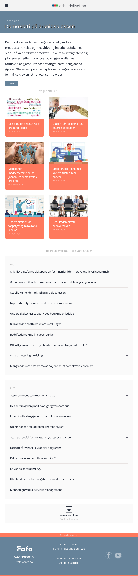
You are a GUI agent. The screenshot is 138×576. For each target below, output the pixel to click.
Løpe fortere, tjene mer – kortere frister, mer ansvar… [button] (42, 303)
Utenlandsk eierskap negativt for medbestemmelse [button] (42, 479)
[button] (6, 5)
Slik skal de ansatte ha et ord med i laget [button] (35, 324)
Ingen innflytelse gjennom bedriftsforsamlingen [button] (40, 416)
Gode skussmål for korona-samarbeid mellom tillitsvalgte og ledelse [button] (53, 282)
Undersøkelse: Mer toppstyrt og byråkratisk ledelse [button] (42, 313)
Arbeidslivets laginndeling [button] (26, 355)
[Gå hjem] (69, 5)
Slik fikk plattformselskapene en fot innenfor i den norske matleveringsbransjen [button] (60, 271)
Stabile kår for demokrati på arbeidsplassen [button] (38, 292)
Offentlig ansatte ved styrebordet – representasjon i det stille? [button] (48, 345)
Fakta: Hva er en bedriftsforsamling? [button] (33, 458)
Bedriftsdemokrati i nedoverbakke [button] (31, 334)
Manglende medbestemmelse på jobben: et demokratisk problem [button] (51, 366)
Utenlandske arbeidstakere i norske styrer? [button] (37, 427)
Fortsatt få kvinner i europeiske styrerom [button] (35, 448)
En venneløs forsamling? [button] (25, 469)
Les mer (11, 83)
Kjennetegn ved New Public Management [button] (36, 490)
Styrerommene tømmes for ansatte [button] (32, 395)
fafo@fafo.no (24, 562)
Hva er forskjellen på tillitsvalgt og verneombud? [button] (40, 406)
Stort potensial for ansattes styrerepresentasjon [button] (40, 437)
